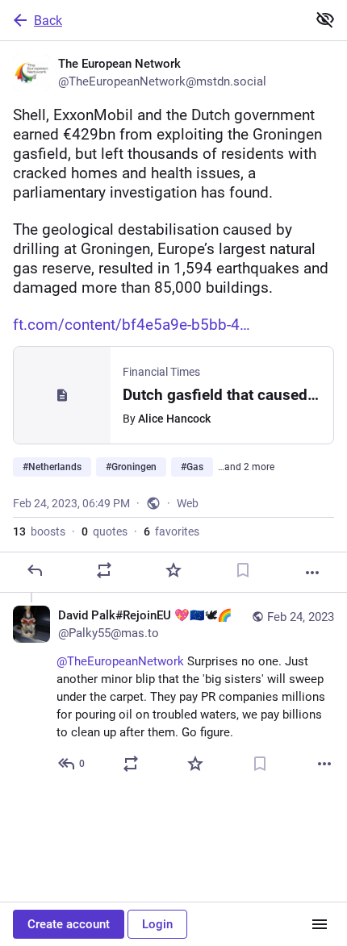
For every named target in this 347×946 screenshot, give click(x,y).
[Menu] (319, 924)
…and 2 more (246, 467)
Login (157, 924)
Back (48, 20)
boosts (39, 531)
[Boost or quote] (104, 570)
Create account (68, 924)
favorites (171, 531)
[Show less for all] (325, 19)
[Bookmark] (243, 570)
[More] (312, 572)
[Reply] (34, 570)
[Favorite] (173, 570)
